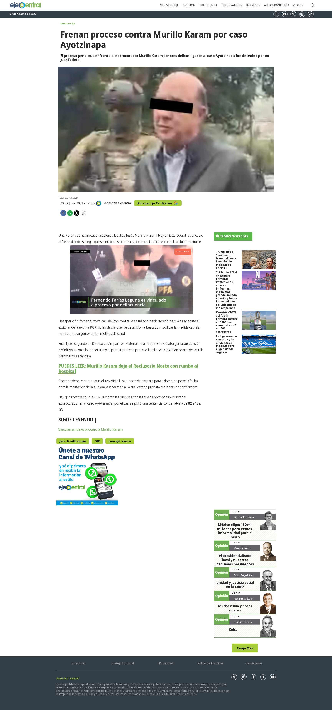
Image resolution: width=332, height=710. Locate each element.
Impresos (253, 5)
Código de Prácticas (210, 663)
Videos (298, 5)
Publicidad (166, 663)
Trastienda (208, 5)
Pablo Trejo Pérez (244, 575)
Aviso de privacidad (67, 678)
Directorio (78, 663)
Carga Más (245, 648)
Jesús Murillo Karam (73, 441)
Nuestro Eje (67, 23)
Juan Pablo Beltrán (244, 517)
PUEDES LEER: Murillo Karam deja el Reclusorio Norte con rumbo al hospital (128, 368)
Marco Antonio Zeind (242, 549)
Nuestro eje (169, 5)
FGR (97, 441)
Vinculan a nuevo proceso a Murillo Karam (90, 429)
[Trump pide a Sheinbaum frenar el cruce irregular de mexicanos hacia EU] (259, 259)
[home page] (26, 5)
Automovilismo (276, 5)
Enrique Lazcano (243, 622)
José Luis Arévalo (243, 598)
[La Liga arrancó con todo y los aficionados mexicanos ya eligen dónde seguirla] (259, 344)
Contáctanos (253, 663)
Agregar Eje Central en (155, 203)
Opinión (189, 5)
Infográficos (231, 5)
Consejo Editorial (122, 663)
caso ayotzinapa (120, 441)
